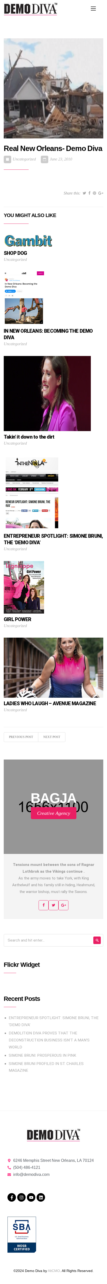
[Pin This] (94, 193)
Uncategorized (24, 159)
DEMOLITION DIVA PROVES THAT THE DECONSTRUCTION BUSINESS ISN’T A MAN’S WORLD (49, 1040)
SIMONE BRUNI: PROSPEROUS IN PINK (42, 1055)
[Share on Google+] (100, 193)
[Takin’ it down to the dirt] (47, 393)
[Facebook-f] (11, 1197)
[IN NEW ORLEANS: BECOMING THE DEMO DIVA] (24, 298)
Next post (51, 737)
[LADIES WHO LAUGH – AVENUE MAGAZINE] (53, 667)
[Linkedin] (41, 1197)
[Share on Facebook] (89, 193)
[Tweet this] (84, 193)
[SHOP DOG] (29, 240)
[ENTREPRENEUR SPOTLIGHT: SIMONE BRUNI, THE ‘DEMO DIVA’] (32, 492)
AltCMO (54, 1271)
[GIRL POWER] (24, 587)
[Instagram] (21, 1197)
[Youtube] (31, 1197)
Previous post (21, 737)
